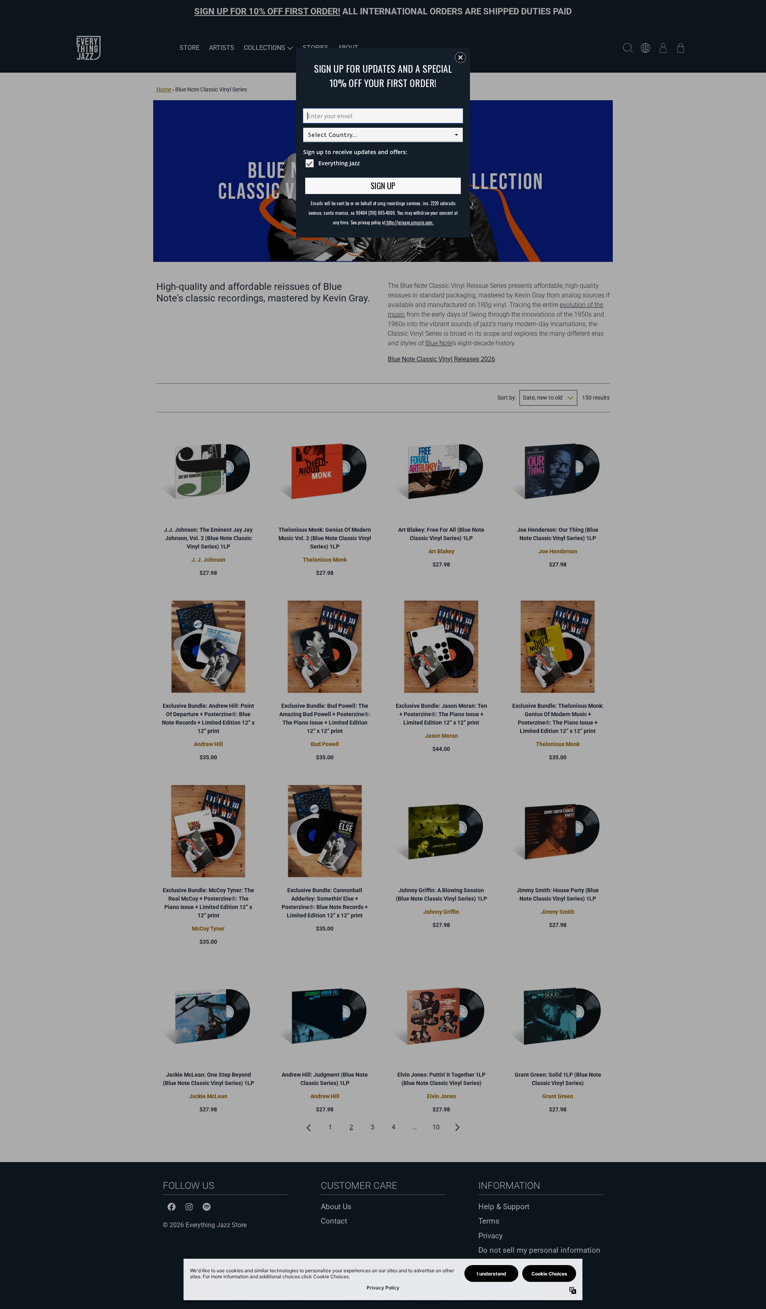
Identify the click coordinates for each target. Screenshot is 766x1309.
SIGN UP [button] (383, 186)
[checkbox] (384, 163)
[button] (460, 57)
